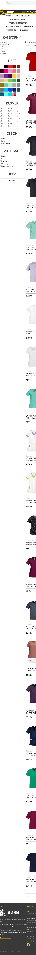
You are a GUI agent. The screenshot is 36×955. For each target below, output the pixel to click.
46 (2, 118)
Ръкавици (28, 26)
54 (11, 108)
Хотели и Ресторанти (12, 26)
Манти (4, 53)
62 (11, 118)
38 (2, 108)
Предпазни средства (18, 23)
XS (19, 108)
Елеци (4, 51)
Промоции (24, 30)
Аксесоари (11, 30)
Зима (3, 138)
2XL (19, 121)
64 (11, 121)
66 (11, 123)
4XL (19, 126)
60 (11, 116)
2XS (11, 126)
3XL (19, 123)
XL (19, 118)
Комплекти (6, 47)
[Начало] (26, 42)
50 (2, 123)
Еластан (4, 159)
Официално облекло (18, 19)
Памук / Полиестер (7, 166)
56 (11, 111)
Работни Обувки (23, 16)
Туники (4, 42)
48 (2, 121)
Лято (3, 141)
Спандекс (4, 161)
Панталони (5, 44)
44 (2, 116)
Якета (4, 49)
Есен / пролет (6, 143)
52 (2, 126)
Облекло (9, 16)
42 (2, 113)
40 (2, 111)
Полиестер (5, 164)
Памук (4, 156)
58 (11, 113)
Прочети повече (5, 938)
